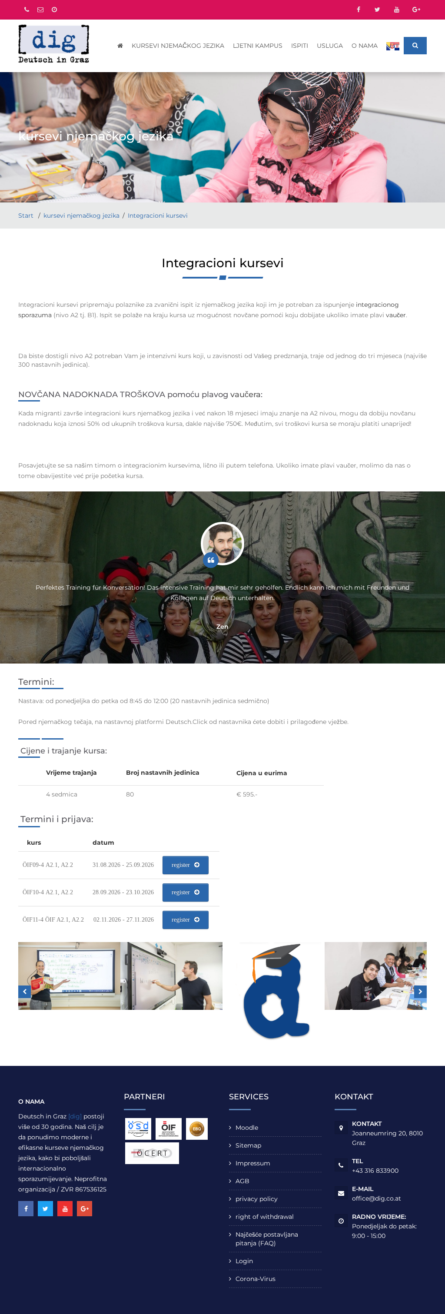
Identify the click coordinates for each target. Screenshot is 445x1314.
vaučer (396, 315)
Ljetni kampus (257, 46)
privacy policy (257, 1199)
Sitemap (248, 1145)
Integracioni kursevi (158, 215)
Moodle (247, 1128)
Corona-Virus (256, 1279)
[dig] (75, 1116)
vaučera (245, 394)
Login (244, 1261)
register (181, 865)
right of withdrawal (265, 1217)
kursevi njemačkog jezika (178, 46)
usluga (330, 46)
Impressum (253, 1163)
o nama (365, 46)
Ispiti (299, 46)
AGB (242, 1181)
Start (26, 215)
